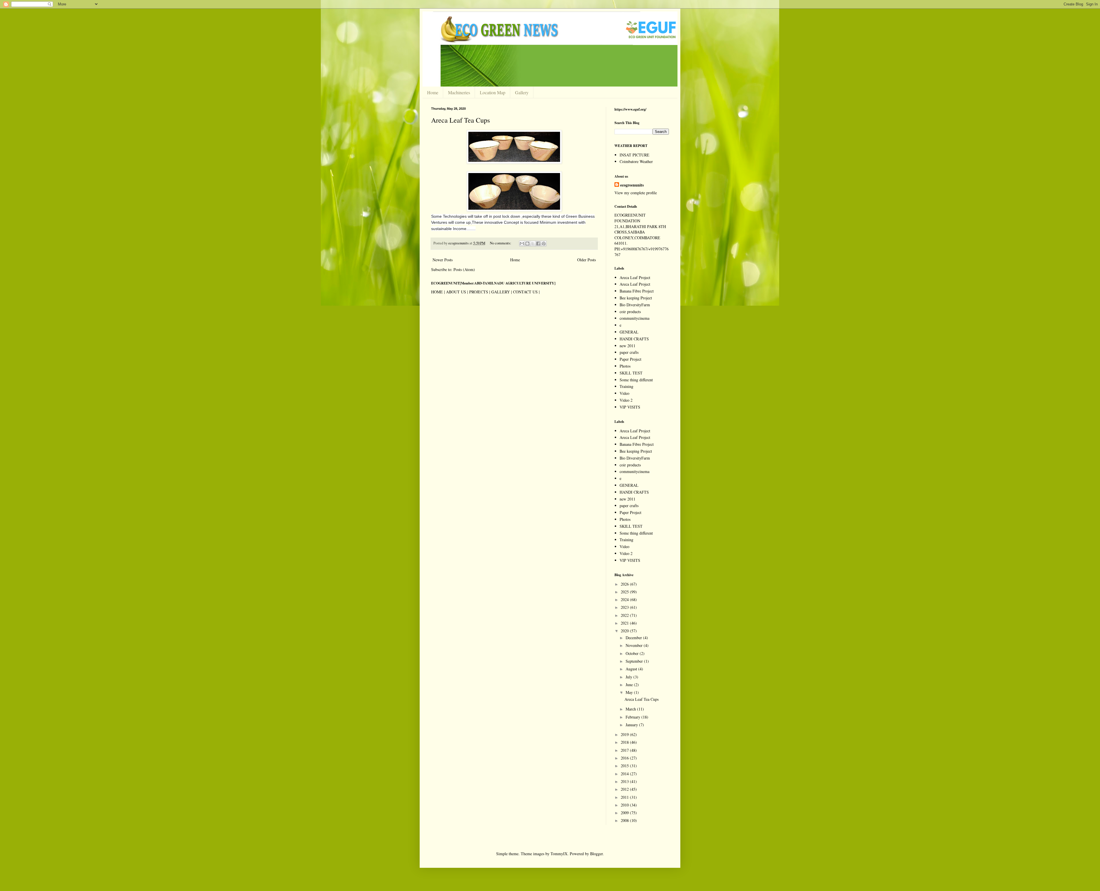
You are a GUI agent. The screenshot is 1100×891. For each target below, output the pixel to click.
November (635, 645)
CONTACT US (525, 292)
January (632, 724)
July (629, 677)
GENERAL (629, 332)
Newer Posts (443, 259)
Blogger (596, 853)
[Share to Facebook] (538, 243)
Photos (625, 366)
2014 (625, 773)
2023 (625, 607)
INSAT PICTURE (634, 155)
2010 (625, 805)
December (634, 637)
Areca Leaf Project (635, 277)
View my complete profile (635, 192)
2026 (625, 584)
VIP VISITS (630, 407)
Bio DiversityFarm (635, 304)
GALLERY (500, 292)
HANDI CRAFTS (634, 339)
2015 (625, 765)
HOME (437, 292)
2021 (625, 623)
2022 (625, 615)
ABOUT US (456, 292)
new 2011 (627, 345)
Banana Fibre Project (637, 291)
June (630, 684)
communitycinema (634, 318)
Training (626, 386)
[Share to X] (533, 243)
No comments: (501, 243)
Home (432, 92)
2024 (625, 599)
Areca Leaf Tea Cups (460, 120)
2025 (625, 591)
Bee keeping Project (636, 298)
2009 (625, 812)
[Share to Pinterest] (544, 243)
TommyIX (559, 853)
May (630, 692)
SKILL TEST (631, 373)
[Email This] (522, 243)
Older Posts (586, 259)
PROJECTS (478, 292)
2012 (625, 789)
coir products (630, 311)
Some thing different (636, 379)
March (631, 709)
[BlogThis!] (527, 243)
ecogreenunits (632, 185)
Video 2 (626, 400)
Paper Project (630, 359)
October (633, 653)
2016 (625, 758)
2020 (625, 630)
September (635, 661)
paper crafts (629, 352)
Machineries (459, 92)
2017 (625, 750)
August (632, 669)
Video (624, 393)
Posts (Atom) (464, 269)
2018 (625, 742)
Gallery (522, 92)
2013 (625, 781)
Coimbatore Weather (636, 161)
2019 (625, 734)
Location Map (492, 92)
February (633, 717)
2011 (625, 797)
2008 (625, 820)
